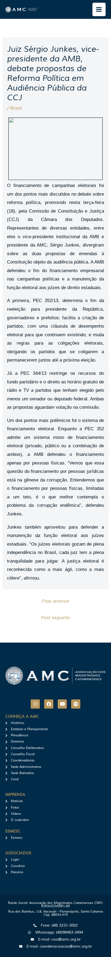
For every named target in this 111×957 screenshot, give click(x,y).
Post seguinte (55, 617)
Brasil (16, 108)
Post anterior (55, 601)
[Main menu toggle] (99, 9)
